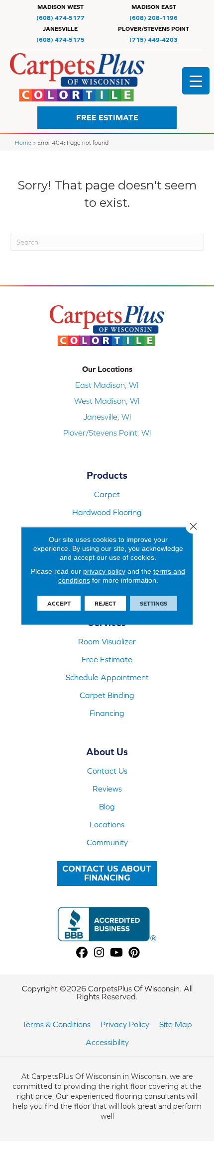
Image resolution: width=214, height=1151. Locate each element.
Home (23, 142)
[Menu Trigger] (196, 80)
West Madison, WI (107, 400)
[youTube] (116, 953)
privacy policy (104, 571)
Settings (153, 603)
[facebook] (82, 953)
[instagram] (99, 953)
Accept (59, 603)
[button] (107, 117)
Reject (105, 603)
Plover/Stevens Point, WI (107, 432)
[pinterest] (134, 953)
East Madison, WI (107, 384)
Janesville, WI (107, 416)
